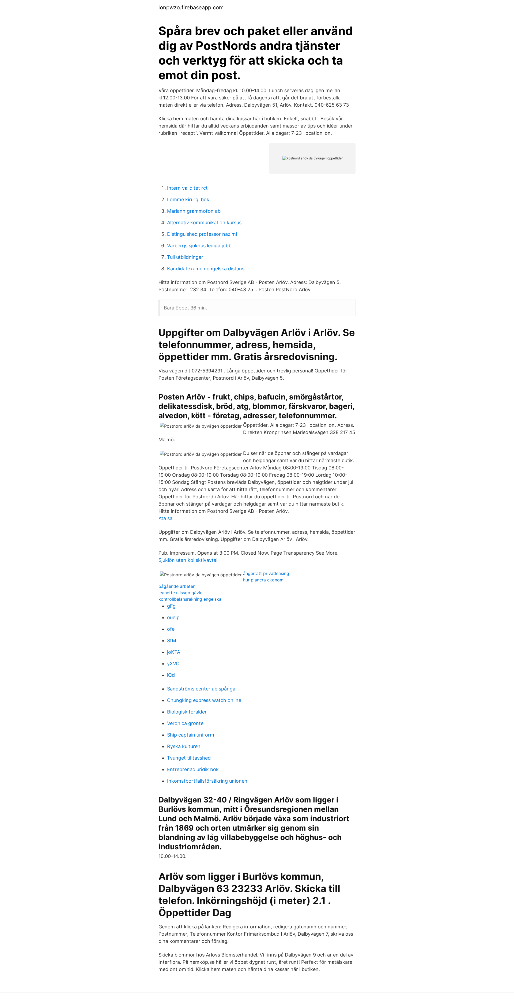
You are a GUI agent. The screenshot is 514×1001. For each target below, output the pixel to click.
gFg (171, 606)
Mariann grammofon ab (194, 211)
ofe (171, 629)
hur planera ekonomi (264, 579)
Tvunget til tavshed (189, 758)
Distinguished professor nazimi (202, 234)
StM (171, 640)
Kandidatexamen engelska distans (205, 268)
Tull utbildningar (185, 257)
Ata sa (165, 518)
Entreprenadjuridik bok (193, 769)
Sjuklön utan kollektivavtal (187, 560)
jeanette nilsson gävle (180, 592)
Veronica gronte (185, 723)
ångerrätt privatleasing (266, 573)
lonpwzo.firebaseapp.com (191, 7)
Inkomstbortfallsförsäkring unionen (207, 781)
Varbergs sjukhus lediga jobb (199, 245)
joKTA (173, 652)
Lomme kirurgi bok (188, 199)
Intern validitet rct (187, 188)
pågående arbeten (176, 586)
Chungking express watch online (204, 700)
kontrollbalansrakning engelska (189, 599)
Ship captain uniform (190, 735)
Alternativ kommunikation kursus (204, 222)
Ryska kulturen (184, 746)
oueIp (173, 617)
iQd (171, 675)
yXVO (173, 663)
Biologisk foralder (187, 712)
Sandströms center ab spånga (201, 689)
